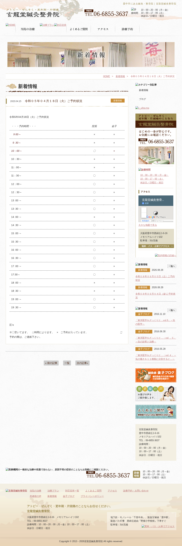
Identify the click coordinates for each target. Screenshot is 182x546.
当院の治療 (35, 490)
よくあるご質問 (93, 490)
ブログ (142, 99)
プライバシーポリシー (92, 496)
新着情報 (120, 76)
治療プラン (53, 490)
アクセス (112, 490)
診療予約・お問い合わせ (136, 490)
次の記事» (82, 363)
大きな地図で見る (147, 225)
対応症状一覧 (72, 490)
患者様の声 (35, 496)
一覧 (67, 363)
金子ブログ (68, 496)
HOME (106, 76)
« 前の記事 (51, 363)
